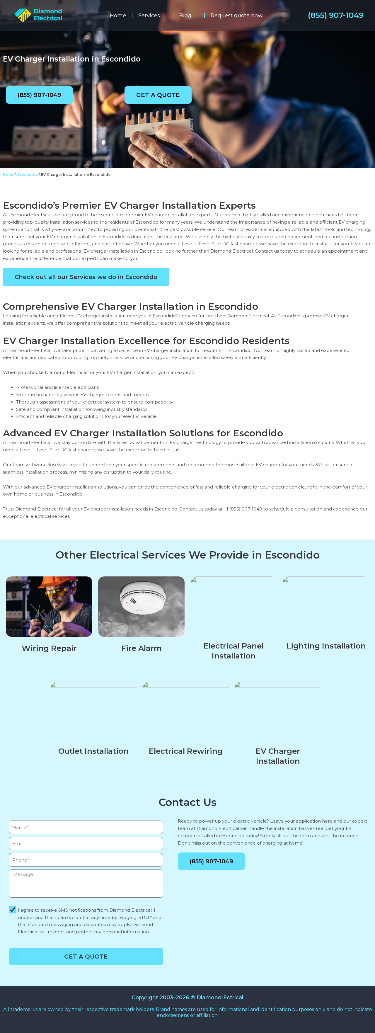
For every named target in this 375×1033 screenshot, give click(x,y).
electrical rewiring (186, 751)
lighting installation (326, 646)
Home (118, 15)
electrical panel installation (234, 651)
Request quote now (236, 15)
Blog (185, 15)
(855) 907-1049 (336, 15)
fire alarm (141, 648)
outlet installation (93, 751)
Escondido (27, 174)
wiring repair (49, 648)
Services (149, 15)
